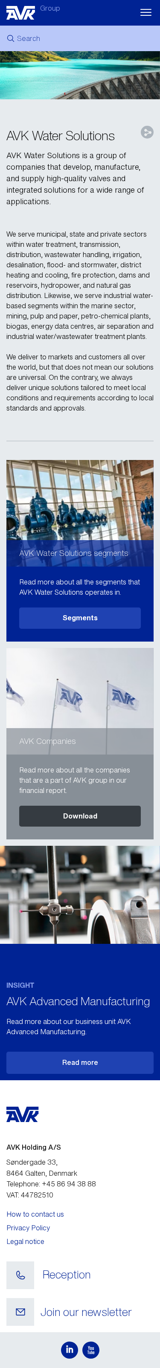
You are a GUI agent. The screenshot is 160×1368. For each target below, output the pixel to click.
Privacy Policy (28, 1228)
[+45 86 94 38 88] (20, 1275)
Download (80, 816)
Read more (80, 1062)
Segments (80, 618)
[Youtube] (90, 1350)
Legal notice (25, 1241)
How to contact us (35, 1214)
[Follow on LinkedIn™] (69, 1350)
